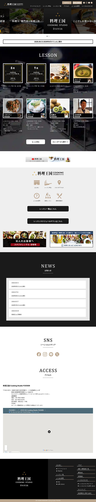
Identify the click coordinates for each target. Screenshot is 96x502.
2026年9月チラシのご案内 (18, 286)
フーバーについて (35, 6)
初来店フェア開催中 (17, 314)
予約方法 (60, 471)
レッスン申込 (47, 6)
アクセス (66, 6)
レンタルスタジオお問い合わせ (87, 486)
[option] (48, 21)
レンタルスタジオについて (86, 483)
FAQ (59, 482)
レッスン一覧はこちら (48, 209)
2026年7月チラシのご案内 (18, 305)
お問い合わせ (61, 484)
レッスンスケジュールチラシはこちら (48, 221)
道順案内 (14, 396)
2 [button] (48, 36)
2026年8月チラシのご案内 (18, 295)
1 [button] (47, 36)
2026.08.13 (48, 41)
